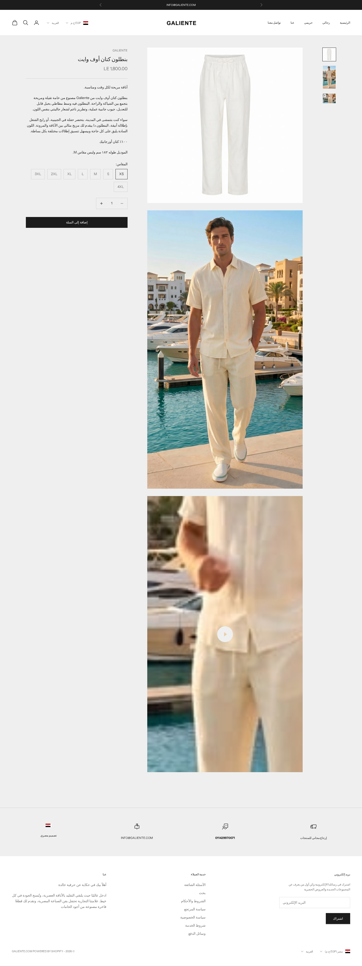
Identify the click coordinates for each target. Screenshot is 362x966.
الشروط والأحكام (193, 901)
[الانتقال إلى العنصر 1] (329, 54)
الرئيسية (345, 22)
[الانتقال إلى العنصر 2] (329, 77)
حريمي (308, 22)
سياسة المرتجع (195, 909)
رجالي (326, 22)
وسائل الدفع (197, 933)
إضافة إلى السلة (77, 222)
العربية (55, 23)
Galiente (120, 50)
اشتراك (338, 918)
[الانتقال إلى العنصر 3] (329, 98)
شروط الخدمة (195, 925)
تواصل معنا (274, 22)
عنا (292, 22)
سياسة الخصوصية (193, 917)
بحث (202, 893)
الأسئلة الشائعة (195, 885)
